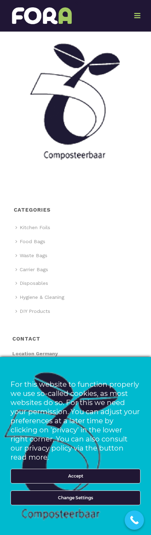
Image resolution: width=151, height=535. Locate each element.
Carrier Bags (34, 269)
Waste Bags (33, 255)
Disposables (34, 283)
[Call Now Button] (134, 520)
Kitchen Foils (35, 227)
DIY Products (35, 311)
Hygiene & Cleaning (42, 297)
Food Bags (32, 241)
